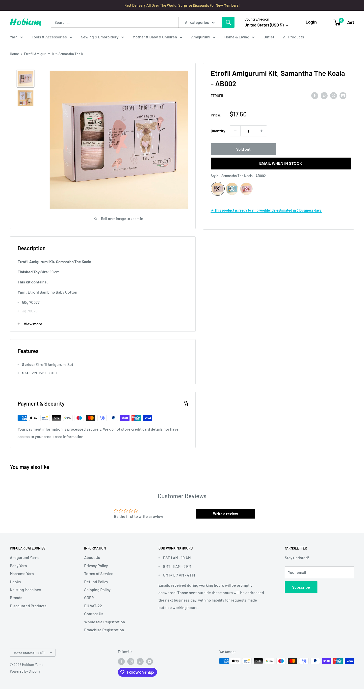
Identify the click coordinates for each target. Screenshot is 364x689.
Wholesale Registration (104, 621)
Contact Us (93, 613)
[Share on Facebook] (314, 95)
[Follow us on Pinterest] (140, 661)
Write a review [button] (225, 513)
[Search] (228, 22)
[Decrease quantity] (235, 131)
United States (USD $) (28, 653)
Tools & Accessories (49, 36)
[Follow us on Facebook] (121, 661)
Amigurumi (200, 36)
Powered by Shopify (25, 671)
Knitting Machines (25, 589)
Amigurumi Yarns (24, 557)
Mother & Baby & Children (155, 36)
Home (14, 54)
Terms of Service (98, 573)
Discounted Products (28, 605)
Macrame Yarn (22, 573)
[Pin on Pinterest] (324, 95)
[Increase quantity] (261, 131)
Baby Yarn (18, 565)
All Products (293, 36)
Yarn (14, 36)
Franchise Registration (104, 629)
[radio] (218, 189)
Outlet (268, 36)
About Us (92, 557)
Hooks (15, 581)
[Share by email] (342, 95)
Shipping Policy (97, 589)
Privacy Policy (96, 565)
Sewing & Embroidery (100, 36)
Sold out (243, 149)
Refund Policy (96, 581)
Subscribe (301, 587)
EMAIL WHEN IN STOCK (280, 163)
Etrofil (217, 96)
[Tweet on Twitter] (333, 95)
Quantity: (219, 130)
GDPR (89, 597)
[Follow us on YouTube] (149, 661)
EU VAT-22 (93, 605)
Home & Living (236, 36)
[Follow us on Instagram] (130, 661)
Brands (16, 597)
